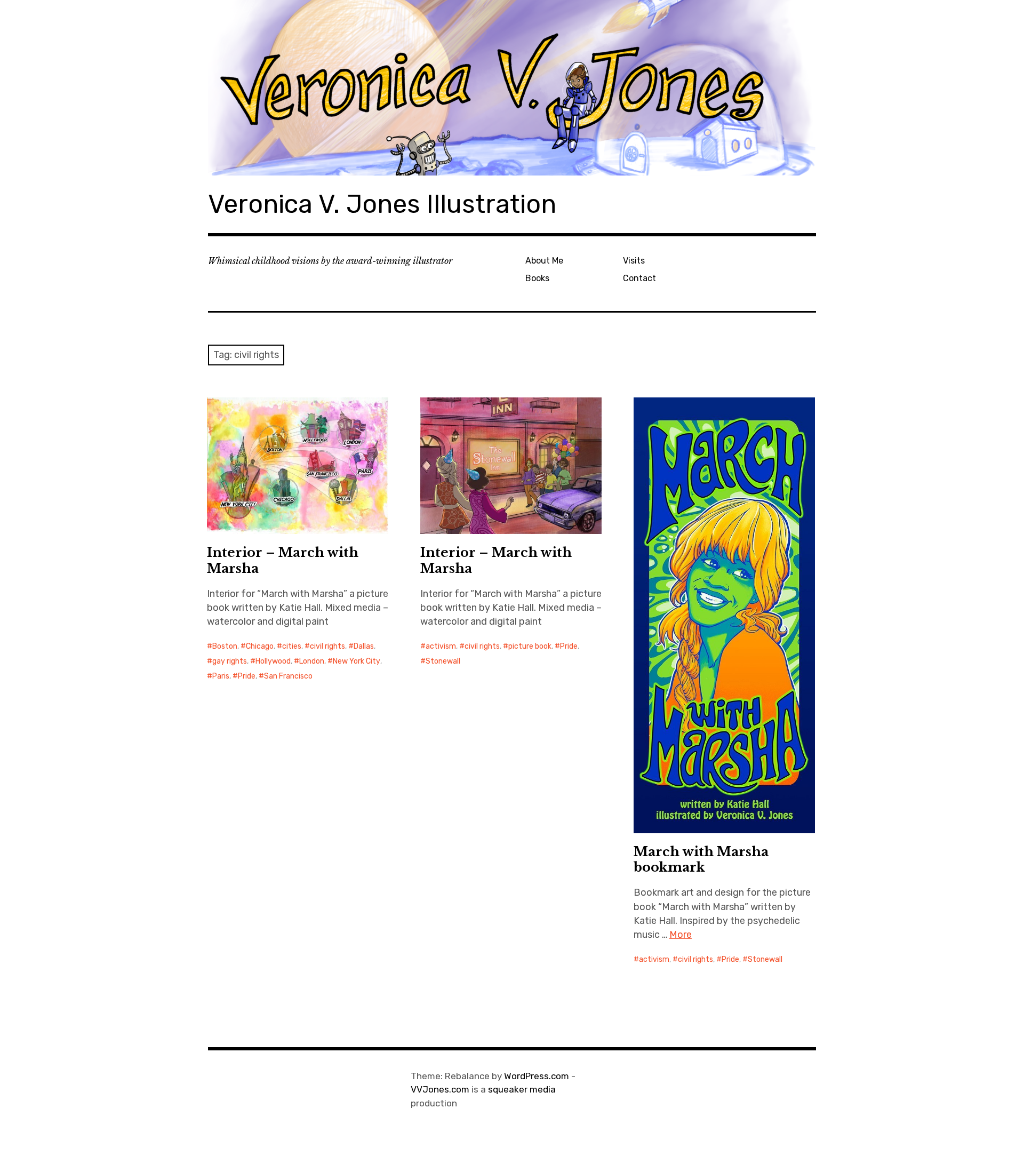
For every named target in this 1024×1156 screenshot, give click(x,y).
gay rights (229, 661)
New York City (356, 661)
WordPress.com (536, 1076)
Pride (246, 676)
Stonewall (443, 661)
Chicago (260, 646)
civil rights (327, 646)
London (311, 661)
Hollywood (273, 661)
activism (441, 646)
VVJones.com (440, 1089)
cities (291, 646)
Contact (639, 278)
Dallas (364, 646)
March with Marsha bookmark (701, 859)
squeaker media (522, 1089)
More (680, 934)
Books (537, 278)
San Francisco (288, 676)
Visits (634, 261)
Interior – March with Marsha (282, 560)
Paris (220, 676)
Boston (224, 646)
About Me (544, 261)
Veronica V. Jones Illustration (382, 204)
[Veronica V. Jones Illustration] (512, 88)
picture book (529, 646)
